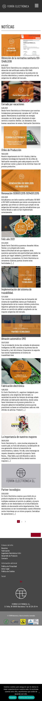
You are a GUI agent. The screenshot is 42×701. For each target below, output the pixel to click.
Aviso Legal (5, 568)
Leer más (35, 535)
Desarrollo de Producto (9, 555)
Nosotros (4, 548)
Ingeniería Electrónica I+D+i (11, 553)
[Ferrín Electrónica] (15, 6)
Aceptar (13, 697)
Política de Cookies (8, 571)
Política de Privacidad (9, 566)
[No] (39, 692)
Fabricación (5, 550)
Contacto (4, 558)
